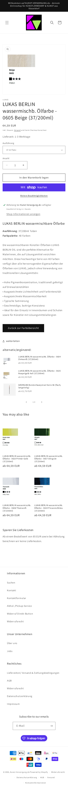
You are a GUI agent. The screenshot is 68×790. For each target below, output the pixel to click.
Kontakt (11, 590)
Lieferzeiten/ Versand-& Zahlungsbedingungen (33, 672)
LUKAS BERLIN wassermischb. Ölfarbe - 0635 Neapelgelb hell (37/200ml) (39, 372)
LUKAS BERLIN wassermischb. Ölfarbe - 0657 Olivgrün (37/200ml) (48, 459)
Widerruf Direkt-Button (20, 613)
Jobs (9, 651)
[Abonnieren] (51, 726)
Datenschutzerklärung (19, 696)
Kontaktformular (16, 598)
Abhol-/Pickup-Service (19, 605)
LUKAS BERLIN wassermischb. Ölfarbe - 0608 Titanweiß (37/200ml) (17, 508)
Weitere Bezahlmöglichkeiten (34, 195)
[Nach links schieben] (26, 402)
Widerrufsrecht (15, 621)
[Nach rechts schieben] (42, 402)
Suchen (11, 582)
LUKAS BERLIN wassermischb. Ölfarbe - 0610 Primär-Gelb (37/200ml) (17, 459)
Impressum (13, 703)
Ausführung (8, 143)
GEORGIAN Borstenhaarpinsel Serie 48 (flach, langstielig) (39, 386)
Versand (17, 130)
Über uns (12, 643)
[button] (7, 22)
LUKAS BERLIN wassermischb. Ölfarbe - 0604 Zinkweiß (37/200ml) (39, 358)
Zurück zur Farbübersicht (23, 328)
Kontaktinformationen (35, 783)
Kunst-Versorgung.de (19, 772)
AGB (9, 680)
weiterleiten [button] (13, 341)
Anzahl (6, 158)
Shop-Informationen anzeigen (23, 214)
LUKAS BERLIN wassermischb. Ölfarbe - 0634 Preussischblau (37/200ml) (48, 508)
